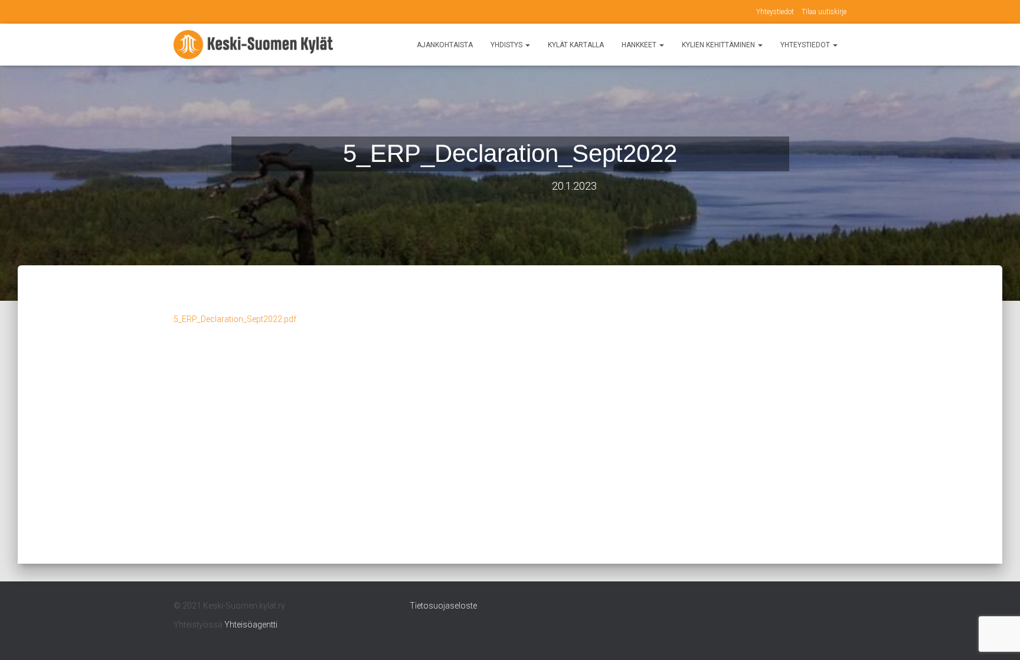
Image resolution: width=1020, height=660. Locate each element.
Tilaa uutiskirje (824, 12)
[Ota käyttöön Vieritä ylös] (997, 636)
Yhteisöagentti (250, 624)
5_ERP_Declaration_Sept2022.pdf (235, 319)
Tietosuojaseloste (443, 605)
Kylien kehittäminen (719, 45)
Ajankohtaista (445, 45)
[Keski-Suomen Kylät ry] (253, 45)
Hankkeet (640, 45)
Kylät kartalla (576, 45)
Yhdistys (507, 45)
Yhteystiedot (775, 12)
